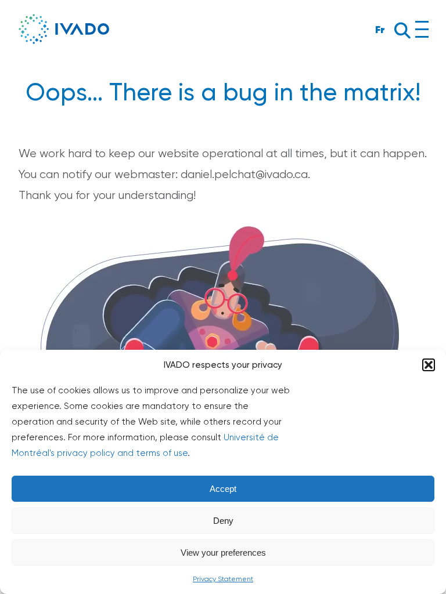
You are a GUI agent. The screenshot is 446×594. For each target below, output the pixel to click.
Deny (223, 521)
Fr (380, 29)
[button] (428, 365)
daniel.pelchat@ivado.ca (244, 174)
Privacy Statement (223, 579)
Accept (223, 489)
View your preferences (223, 552)
